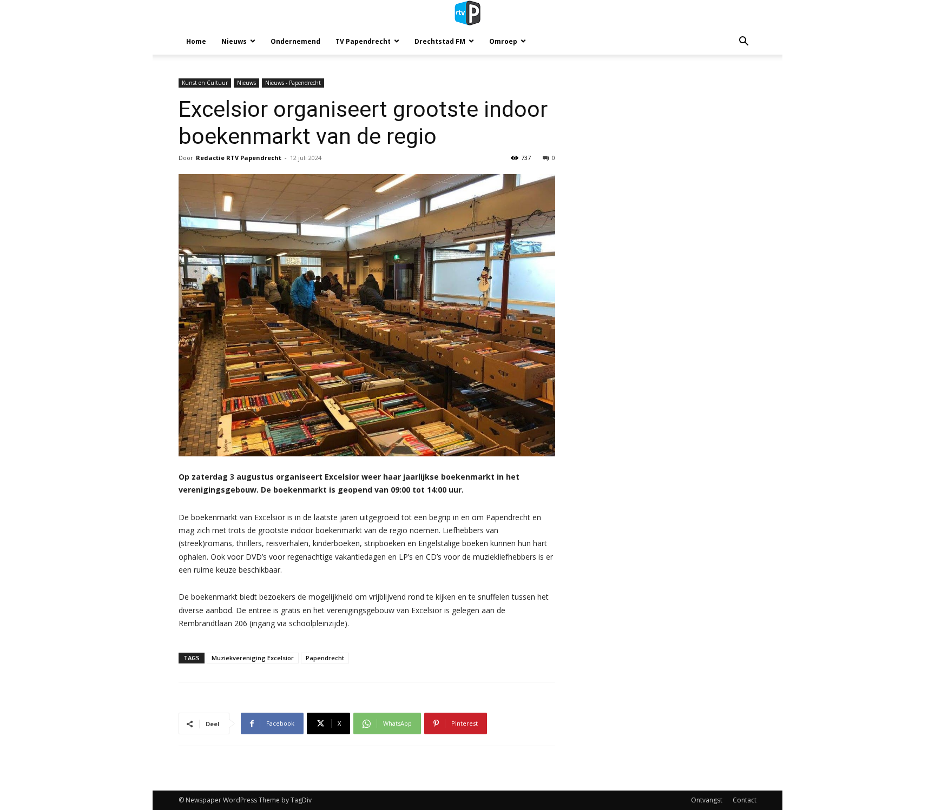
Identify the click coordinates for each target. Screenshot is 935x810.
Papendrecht (325, 658)
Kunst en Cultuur (205, 83)
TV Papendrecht (363, 41)
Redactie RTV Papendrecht (238, 158)
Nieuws (234, 41)
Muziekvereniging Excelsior (253, 658)
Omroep (503, 41)
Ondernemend (295, 41)
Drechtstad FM (439, 41)
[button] (743, 42)
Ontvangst (706, 800)
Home (196, 41)
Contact (744, 800)
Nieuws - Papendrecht (293, 83)
